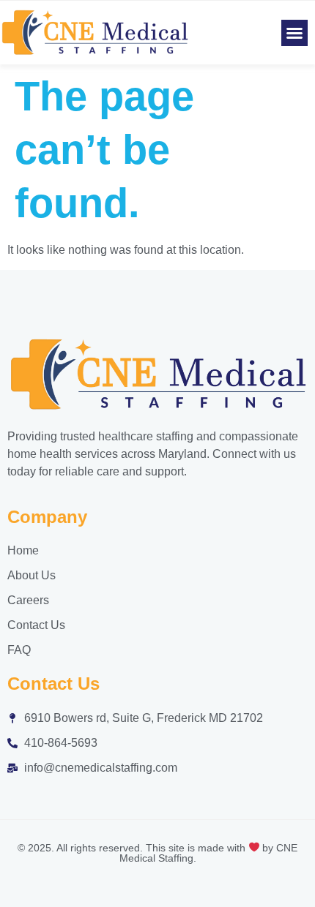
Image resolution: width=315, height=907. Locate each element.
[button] (294, 33)
